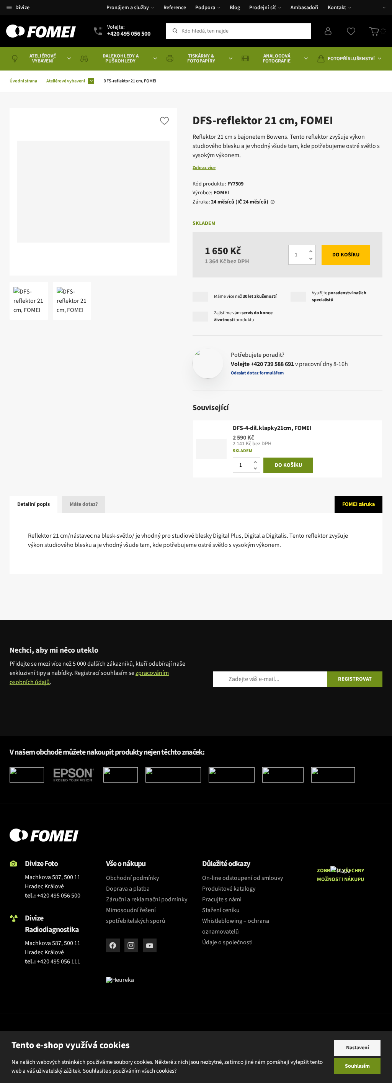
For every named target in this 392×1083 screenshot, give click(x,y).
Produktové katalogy (228, 888)
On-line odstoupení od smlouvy (242, 878)
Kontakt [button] (337, 7)
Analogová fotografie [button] (277, 58)
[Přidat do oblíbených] (164, 120)
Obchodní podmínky (132, 878)
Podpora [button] (205, 7)
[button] (378, 7)
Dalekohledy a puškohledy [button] (121, 58)
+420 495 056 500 (58, 895)
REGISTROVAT (355, 679)
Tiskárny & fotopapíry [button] (201, 58)
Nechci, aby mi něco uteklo (54, 650)
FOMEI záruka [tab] (358, 504)
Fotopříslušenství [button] (351, 58)
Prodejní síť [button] (262, 7)
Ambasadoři (304, 7)
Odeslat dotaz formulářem (257, 373)
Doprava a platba (128, 888)
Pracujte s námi (222, 899)
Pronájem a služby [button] (127, 7)
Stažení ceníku (221, 910)
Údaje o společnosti (227, 942)
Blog (235, 7)
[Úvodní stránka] (41, 31)
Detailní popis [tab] (33, 504)
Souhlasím (357, 1066)
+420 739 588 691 (272, 364)
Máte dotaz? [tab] (84, 504)
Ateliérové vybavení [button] (42, 58)
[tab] (271, 202)
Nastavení (357, 1048)
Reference (174, 7)
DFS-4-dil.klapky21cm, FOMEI (272, 428)
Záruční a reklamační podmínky (146, 899)
